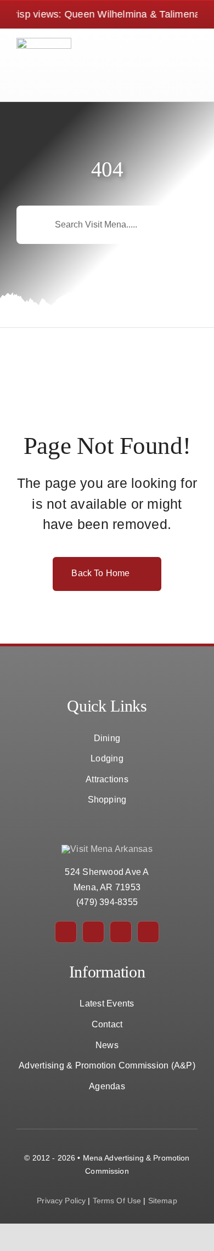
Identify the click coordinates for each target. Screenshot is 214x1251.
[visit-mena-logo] (43, 42)
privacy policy (61, 1200)
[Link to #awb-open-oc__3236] (179, 65)
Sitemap (162, 1200)
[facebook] (66, 932)
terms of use (117, 1200)
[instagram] (121, 932)
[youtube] (148, 932)
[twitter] (93, 932)
